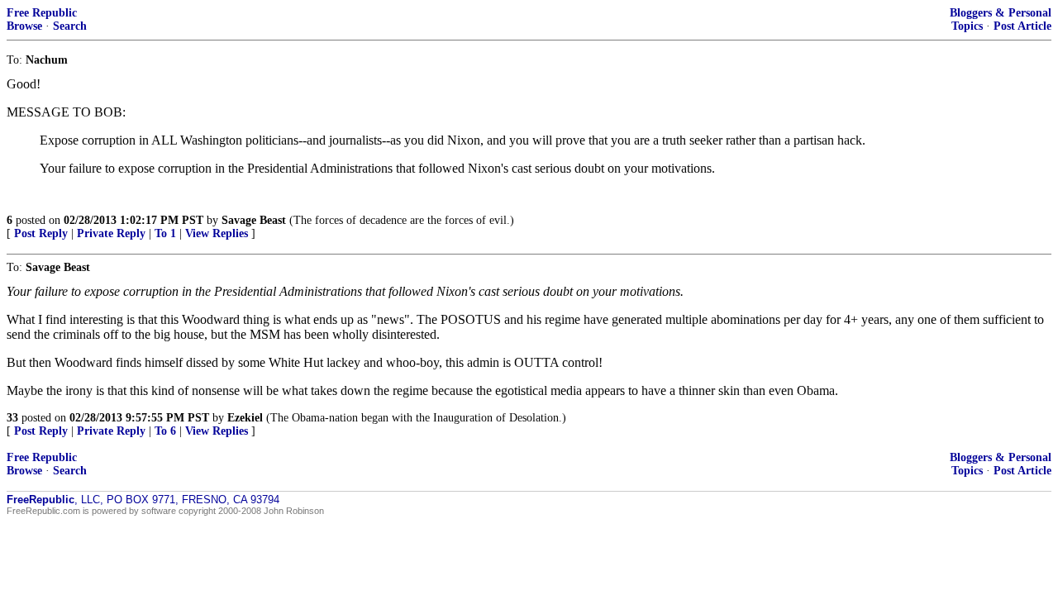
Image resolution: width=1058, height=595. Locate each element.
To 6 (165, 431)
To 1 (165, 233)
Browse (24, 26)
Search (70, 26)
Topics (967, 26)
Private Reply (111, 233)
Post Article (1022, 26)
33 (12, 418)
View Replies (216, 233)
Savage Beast (254, 220)
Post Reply (41, 233)
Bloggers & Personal (1000, 13)
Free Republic (42, 13)
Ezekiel (245, 418)
